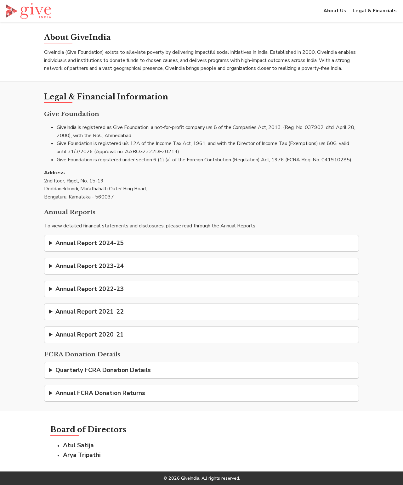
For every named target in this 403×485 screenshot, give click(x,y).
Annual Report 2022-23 (89, 289)
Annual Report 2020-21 (89, 335)
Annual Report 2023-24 (89, 266)
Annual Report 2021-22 (89, 312)
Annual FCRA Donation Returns (100, 393)
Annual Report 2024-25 (89, 243)
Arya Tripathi (82, 455)
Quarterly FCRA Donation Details (103, 370)
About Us (334, 10)
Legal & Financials (375, 10)
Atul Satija (78, 445)
